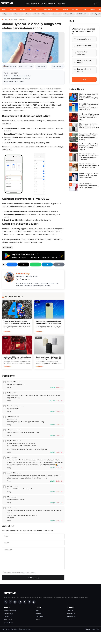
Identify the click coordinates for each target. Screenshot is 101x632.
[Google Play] (33, 260)
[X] (17, 280)
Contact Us (7, 616)
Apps (57, 9)
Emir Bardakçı (11, 66)
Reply (9, 387)
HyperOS (35, 4)
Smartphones (61, 3)
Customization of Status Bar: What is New (17, 76)
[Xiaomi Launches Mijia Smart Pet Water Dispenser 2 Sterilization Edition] (84, 167)
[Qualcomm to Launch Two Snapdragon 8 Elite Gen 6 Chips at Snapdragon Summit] (84, 147)
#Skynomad (45, 14)
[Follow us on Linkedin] (34, 602)
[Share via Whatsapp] (35, 264)
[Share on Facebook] (12, 264)
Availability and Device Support (14, 81)
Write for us (8, 620)
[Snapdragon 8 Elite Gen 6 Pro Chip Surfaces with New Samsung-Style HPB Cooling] (84, 137)
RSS (98, 629)
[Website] (29, 280)
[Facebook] (20, 280)
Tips (30, 9)
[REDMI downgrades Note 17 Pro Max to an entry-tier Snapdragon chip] (84, 177)
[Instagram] (23, 280)
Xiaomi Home (47, 9)
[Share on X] (23, 264)
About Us (70, 610)
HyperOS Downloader (48, 3)
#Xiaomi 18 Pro (69, 14)
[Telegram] (26, 280)
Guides (65, 9)
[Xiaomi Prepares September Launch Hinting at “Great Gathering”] (84, 187)
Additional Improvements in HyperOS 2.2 (17, 79)
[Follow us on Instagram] (15, 602)
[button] (94, 4)
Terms (93, 629)
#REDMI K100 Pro (82, 14)
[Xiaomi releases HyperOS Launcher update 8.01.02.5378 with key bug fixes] (84, 97)
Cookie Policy (8, 623)
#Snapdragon (57, 14)
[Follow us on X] (5, 602)
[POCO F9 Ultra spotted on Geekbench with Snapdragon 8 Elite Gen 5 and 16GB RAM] (84, 107)
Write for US (71, 616)
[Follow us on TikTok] (29, 602)
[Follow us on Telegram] (20, 602)
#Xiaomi (36, 14)
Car (37, 9)
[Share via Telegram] (47, 264)
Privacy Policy (8, 613)
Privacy (88, 629)
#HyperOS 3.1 (18, 14)
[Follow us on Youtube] (24, 602)
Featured (13, 9)
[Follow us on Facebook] (10, 602)
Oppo (84, 9)
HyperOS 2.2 (8, 247)
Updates (22, 9)
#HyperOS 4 (6, 14)
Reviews (92, 9)
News (27, 3)
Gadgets (75, 9)
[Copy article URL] (59, 264)
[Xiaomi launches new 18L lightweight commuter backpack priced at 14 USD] (84, 127)
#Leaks (28, 14)
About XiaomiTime (10, 610)
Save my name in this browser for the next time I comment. (19, 572)
